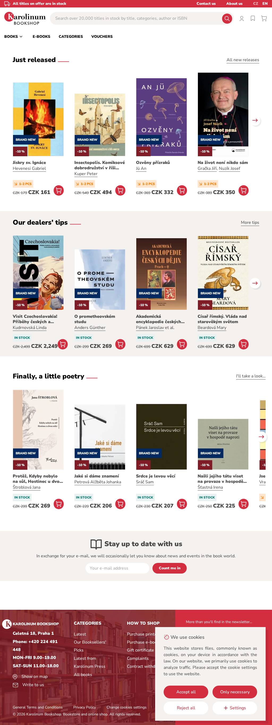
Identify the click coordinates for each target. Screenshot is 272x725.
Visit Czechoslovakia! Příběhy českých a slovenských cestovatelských (35, 319)
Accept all (186, 692)
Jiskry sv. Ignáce (29, 162)
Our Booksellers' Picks (90, 646)
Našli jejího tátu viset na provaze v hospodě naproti (220, 478)
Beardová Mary (212, 328)
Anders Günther (89, 328)
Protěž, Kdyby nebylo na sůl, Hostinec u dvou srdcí (37, 478)
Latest (80, 634)
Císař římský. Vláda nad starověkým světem (222, 319)
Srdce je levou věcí (155, 476)
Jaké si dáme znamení (96, 476)
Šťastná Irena (210, 487)
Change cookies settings (127, 707)
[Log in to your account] (241, 18)
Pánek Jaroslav (150, 328)
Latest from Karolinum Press (89, 662)
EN (265, 3)
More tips (250, 222)
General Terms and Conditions (38, 707)
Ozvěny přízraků (153, 162)
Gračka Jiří (207, 168)
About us (234, 3)
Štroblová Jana (26, 487)
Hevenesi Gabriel (29, 168)
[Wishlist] (253, 18)
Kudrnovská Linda (29, 328)
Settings (238, 708)
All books (83, 675)
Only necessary (235, 692)
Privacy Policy (84, 707)
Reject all (186, 708)
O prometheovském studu (94, 319)
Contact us (206, 3)
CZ (255, 3)
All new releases (243, 60)
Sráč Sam (145, 482)
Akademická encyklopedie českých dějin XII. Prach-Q (158, 319)
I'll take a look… (251, 376)
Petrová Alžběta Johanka (97, 482)
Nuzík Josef (229, 168)
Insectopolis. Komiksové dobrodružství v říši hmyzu (99, 165)
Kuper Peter (85, 174)
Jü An (141, 168)
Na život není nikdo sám (223, 162)
